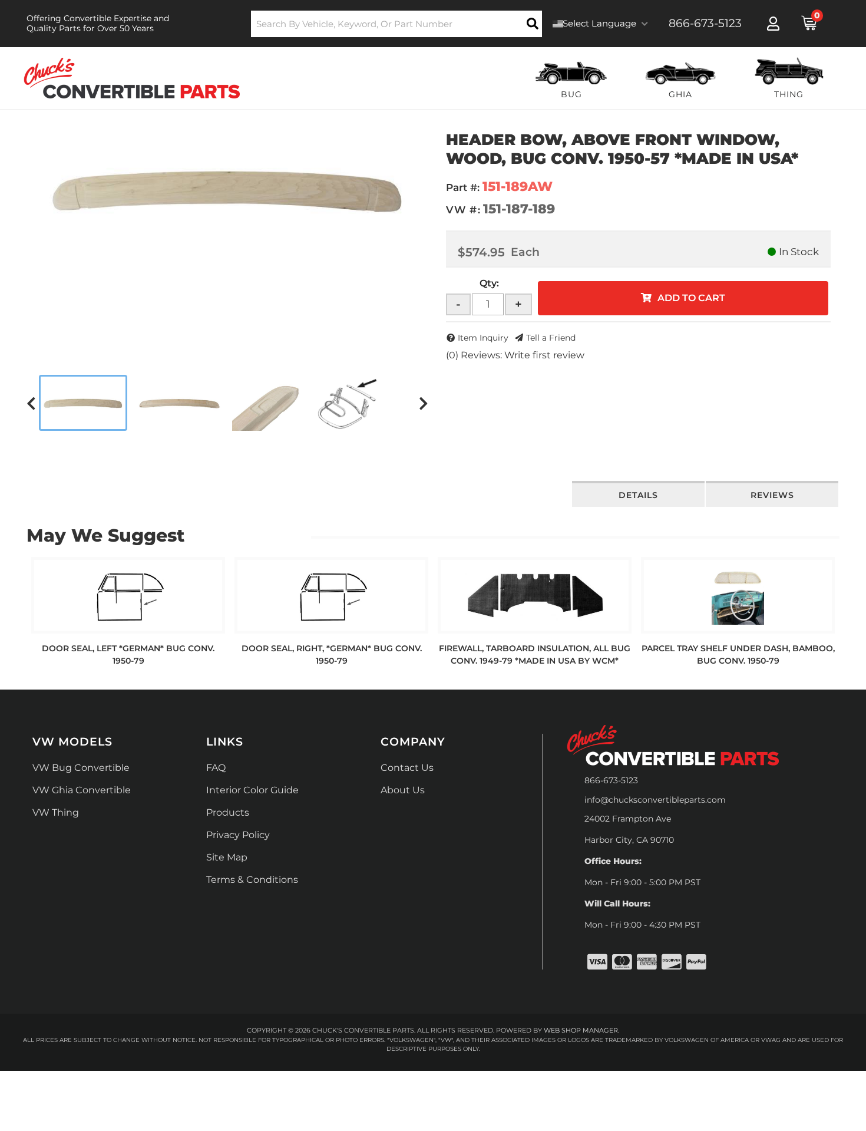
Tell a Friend (551, 337)
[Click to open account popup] (773, 23)
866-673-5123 (611, 780)
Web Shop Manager (581, 1030)
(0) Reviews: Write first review (515, 355)
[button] (397, 24)
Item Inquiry (483, 337)
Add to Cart (691, 298)
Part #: (463, 187)
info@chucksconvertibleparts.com (655, 800)
